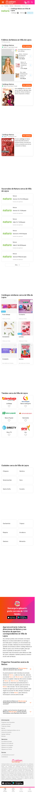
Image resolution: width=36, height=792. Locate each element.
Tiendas (6, 6)
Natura (11, 6)
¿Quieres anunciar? (6, 724)
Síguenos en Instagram (7, 745)
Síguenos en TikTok (6, 749)
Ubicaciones (18, 6)
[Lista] (28, 2)
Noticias (3, 736)
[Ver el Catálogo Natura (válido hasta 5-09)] (7, 65)
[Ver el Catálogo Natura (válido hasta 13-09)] (7, 97)
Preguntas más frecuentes (8, 722)
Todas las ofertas (5, 726)
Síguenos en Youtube (6, 747)
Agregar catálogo (5, 734)
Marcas (3, 728)
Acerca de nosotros (6, 732)
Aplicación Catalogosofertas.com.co (10, 730)
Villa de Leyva (22, 668)
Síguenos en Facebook (7, 743)
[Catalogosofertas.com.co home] (11, 2)
